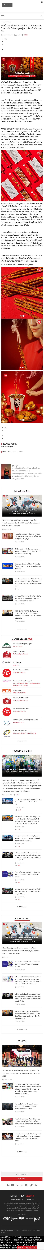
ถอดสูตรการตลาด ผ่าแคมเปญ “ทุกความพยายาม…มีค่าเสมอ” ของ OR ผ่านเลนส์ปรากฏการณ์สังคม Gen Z (27, 838)
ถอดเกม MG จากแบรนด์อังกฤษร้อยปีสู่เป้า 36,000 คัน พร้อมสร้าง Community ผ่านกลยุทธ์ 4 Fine (28, 891)
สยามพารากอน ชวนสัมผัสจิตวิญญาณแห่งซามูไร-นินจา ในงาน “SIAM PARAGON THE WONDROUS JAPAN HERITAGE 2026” (21, 1073)
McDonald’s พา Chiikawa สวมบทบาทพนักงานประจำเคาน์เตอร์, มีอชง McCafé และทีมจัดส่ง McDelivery (28, 551)
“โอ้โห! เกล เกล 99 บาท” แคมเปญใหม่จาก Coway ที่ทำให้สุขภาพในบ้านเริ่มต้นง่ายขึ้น (28, 802)
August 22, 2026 (7, 529)
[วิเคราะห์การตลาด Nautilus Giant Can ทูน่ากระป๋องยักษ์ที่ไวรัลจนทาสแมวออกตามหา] (7, 874)
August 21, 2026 (20, 541)
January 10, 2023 (7, 35)
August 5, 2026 (20, 843)
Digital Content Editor (20, 698)
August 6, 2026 (20, 826)
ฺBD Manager (17, 662)
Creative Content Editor (21, 670)
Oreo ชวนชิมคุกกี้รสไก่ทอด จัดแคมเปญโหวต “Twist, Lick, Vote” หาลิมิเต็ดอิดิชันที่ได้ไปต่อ (28, 566)
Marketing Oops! (7, 1230)
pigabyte (17, 35)
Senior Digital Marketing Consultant (25, 720)
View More (21, 741)
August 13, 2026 (20, 863)
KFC (9, 451)
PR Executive (17, 690)
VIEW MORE (21, 629)
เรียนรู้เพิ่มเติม (30, 1248)
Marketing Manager (20, 731)
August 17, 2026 (20, 987)
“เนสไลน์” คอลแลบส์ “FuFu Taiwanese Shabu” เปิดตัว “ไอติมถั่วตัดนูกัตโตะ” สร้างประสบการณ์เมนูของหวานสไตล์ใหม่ (28, 1121)
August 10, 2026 (20, 897)
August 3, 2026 (20, 807)
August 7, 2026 (20, 1021)
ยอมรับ (20, 1248)
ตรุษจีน (14, 451)
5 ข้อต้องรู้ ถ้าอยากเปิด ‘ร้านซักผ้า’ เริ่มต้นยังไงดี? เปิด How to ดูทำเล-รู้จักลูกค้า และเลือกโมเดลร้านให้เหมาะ (28, 598)
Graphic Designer (19, 651)
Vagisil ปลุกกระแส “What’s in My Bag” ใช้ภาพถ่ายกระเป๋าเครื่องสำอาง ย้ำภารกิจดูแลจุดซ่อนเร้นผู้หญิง (28, 536)
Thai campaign (6, 22)
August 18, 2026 (20, 880)
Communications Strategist (22, 681)
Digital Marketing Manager (22, 644)
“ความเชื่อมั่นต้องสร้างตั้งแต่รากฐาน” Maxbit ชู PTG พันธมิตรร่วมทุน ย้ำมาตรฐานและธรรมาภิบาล (26, 1106)
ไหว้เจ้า (21, 451)
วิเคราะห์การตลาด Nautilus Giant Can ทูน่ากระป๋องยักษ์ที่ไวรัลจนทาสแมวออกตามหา (27, 874)
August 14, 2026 (7, 794)
